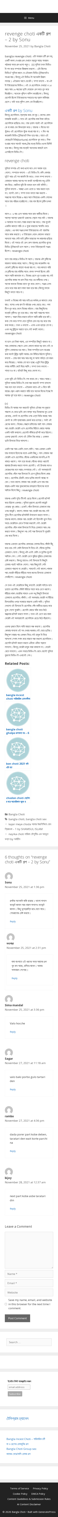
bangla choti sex (36, 819)
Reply (13, 921)
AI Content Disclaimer (29, 1504)
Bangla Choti (17, 814)
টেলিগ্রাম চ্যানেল (17, 1418)
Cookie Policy (20, 1493)
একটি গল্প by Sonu (18, 110)
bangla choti (16, 819)
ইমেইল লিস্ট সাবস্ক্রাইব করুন (19, 1381)
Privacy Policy (40, 1488)
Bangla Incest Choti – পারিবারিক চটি (25, 1439)
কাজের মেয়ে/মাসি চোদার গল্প (18, 1454)
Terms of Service (19, 1488)
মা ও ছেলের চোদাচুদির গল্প (17, 1444)
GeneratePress (47, 1511)
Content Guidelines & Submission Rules (29, 1498)
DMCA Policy (38, 1493)
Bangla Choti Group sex (21, 1449)
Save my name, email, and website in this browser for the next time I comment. (30, 1304)
